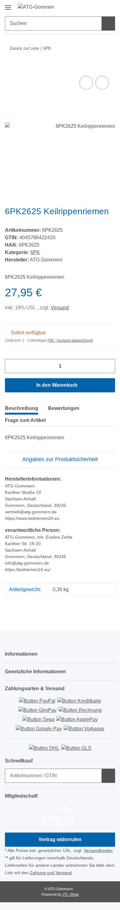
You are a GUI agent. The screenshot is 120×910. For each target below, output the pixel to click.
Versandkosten (98, 850)
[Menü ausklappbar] (8, 5)
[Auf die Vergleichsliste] (86, 83)
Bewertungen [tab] (63, 408)
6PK (35, 252)
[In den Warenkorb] (10, 67)
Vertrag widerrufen (60, 839)
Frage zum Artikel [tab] (25, 420)
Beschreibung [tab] (21, 408)
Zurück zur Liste (24, 48)
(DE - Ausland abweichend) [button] (70, 340)
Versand (60, 307)
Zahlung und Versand (51, 872)
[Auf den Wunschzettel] (102, 83)
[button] (91, 7)
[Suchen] (108, 23)
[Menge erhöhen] (108, 366)
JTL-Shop (70, 894)
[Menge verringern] (12, 366)
